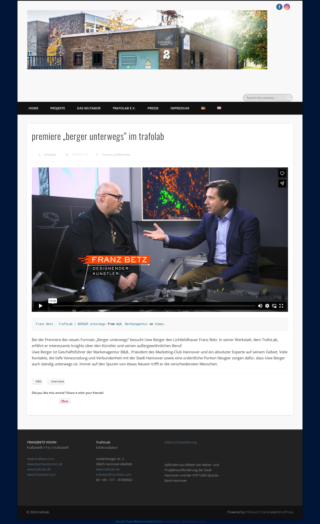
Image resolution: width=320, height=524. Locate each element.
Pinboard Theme (258, 512)
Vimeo (159, 324)
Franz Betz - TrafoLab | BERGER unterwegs (71, 324)
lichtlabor (50, 154)
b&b (39, 381)
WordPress (285, 512)
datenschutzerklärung (180, 442)
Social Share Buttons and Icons (139, 521)
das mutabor (88, 108)
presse (153, 108)
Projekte (57, 108)
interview (57, 381)
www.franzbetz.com (41, 474)
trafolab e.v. (124, 108)
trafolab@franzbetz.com (113, 474)
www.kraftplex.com (40, 458)
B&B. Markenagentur (132, 324)
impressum (179, 108)
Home (33, 108)
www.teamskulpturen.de (44, 464)
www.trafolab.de (39, 469)
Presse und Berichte (116, 154)
